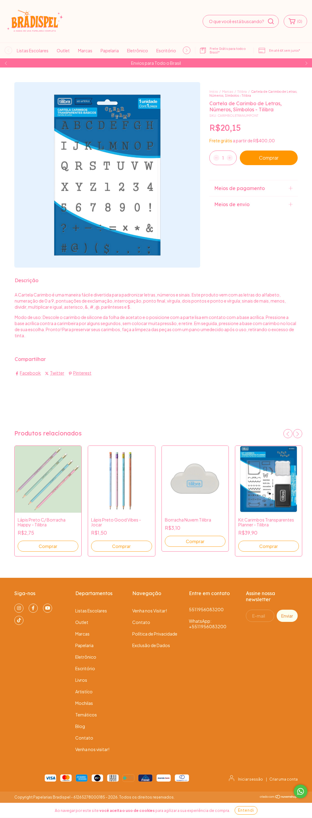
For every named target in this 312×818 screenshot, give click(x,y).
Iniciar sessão (250, 779)
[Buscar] (271, 21)
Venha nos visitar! (92, 749)
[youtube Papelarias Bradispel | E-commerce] (47, 608)
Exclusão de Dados (151, 645)
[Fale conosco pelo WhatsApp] (300, 791)
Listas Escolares (32, 50)
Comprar (48, 546)
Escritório (166, 50)
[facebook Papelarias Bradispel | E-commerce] (33, 608)
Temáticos (86, 714)
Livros (81, 680)
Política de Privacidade (154, 633)
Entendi (246, 810)
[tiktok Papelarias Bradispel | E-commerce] (18, 620)
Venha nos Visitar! (149, 610)
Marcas (85, 50)
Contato (84, 737)
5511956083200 (206, 609)
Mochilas (84, 703)
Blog (80, 726)
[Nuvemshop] (279, 797)
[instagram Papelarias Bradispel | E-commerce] (18, 608)
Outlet (63, 50)
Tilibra (242, 91)
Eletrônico (137, 50)
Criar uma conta (283, 779)
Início (213, 91)
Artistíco (84, 691)
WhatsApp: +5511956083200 (207, 623)
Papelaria (110, 50)
